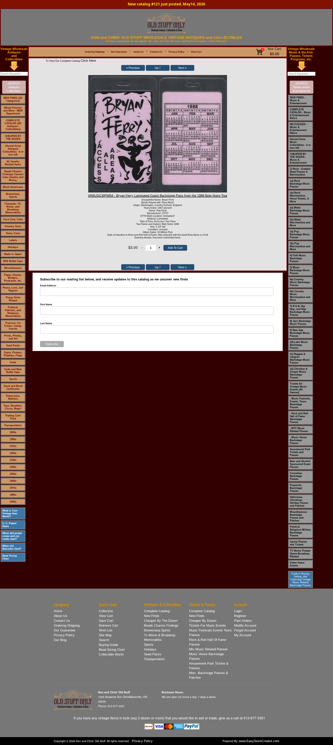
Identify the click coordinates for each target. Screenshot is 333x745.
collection (106, 611)
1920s (13, 453)
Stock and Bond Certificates (13, 387)
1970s (13, 487)
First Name (46, 304)
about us (60, 616)
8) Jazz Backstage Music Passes (300, 322)
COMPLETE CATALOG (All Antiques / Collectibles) (13, 125)
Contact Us (156, 52)
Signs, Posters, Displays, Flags (13, 354)
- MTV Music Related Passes (299, 430)
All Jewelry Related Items (13, 163)
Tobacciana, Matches (13, 397)
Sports (13, 379)
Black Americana (13, 187)
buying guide (108, 645)
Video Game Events (297, 564)
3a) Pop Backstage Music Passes (300, 234)
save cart (106, 621)
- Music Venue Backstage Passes (298, 440)
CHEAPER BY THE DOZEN (13, 137)
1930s (13, 460)
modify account (245, 625)
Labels (13, 240)
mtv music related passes (208, 649)
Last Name (46, 323)
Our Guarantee (119, 52)
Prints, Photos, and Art (13, 337)
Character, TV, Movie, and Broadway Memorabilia (13, 208)
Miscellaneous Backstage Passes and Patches (298, 516)
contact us (62, 621)
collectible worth (111, 654)
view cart (106, 616)
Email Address (48, 285)
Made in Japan (13, 254)
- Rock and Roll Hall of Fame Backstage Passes (299, 418)
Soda (13, 362)
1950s (13, 473)
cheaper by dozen (202, 621)
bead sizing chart (112, 649)
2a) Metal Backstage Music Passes (300, 210)
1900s (13, 439)
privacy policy (64, 635)
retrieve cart (108, 625)
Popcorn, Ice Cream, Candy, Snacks (13, 325)
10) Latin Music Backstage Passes (299, 345)
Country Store (13, 226)
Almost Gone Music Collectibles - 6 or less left (300, 143)
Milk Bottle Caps (13, 261)
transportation (154, 659)
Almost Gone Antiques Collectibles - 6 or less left (13, 150)
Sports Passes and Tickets (298, 543)
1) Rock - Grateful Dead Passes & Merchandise (300, 171)
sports (148, 644)
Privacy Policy (176, 52)
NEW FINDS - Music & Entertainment (298, 100)
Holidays (13, 247)
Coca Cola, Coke (13, 219)
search (104, 640)
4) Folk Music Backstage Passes (298, 258)
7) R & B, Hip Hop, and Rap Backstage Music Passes (300, 310)
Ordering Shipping (94, 52)
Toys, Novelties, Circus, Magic (12, 407)
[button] (133, 68)
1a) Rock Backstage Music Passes (300, 183)
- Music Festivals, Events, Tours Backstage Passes (300, 403)
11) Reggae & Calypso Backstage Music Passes (300, 358)
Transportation (13, 425)
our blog (60, 640)
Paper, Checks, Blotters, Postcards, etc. (13, 277)
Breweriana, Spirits (13, 195)
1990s (13, 501)
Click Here (88, 60)
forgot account (245, 630)
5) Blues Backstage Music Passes (300, 270)
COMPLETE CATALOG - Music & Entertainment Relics (300, 114)
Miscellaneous (13, 268)
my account (242, 635)
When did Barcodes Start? (11, 547)
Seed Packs (13, 345)
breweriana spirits (157, 630)
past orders (243, 621)
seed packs (152, 654)
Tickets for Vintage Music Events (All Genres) (298, 388)
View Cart (196, 52)
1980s (13, 494)
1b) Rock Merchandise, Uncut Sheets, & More (299, 197)
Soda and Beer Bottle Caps (13, 371)
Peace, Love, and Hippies (13, 289)
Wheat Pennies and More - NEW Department (13, 110)
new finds (151, 616)
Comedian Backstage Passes (296, 476)
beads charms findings (161, 625)
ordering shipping (67, 625)
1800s (13, 432)
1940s (13, 467)
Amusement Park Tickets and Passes (300, 452)
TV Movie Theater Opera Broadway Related (300, 553)
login (238, 611)
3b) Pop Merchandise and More (300, 246)
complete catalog (157, 611)
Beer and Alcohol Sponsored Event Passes (300, 464)
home (58, 611)
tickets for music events (207, 625)
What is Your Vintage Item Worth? (10, 513)
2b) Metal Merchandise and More (300, 222)
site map (105, 635)
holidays (150, 649)
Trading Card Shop (13, 417)
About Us (138, 52)
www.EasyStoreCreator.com (259, 741)
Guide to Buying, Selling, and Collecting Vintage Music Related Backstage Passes (300, 579)
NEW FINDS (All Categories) (12, 99)
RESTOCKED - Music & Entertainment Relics (298, 128)
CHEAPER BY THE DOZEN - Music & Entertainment (298, 158)
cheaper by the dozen (160, 621)
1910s (13, 446)
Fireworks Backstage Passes (296, 488)
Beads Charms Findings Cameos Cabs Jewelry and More (13, 175)
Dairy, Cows (13, 233)
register (240, 616)
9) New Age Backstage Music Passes (300, 333)
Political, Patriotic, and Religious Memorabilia (13, 311)
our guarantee (64, 630)
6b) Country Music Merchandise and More (300, 295)
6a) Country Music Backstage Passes (300, 282)
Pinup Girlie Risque (13, 299)
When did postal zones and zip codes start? (12, 536)
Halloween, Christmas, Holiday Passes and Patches (299, 501)
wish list (105, 630)
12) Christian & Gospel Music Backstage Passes (298, 373)
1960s (13, 480)
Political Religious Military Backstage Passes (300, 531)
